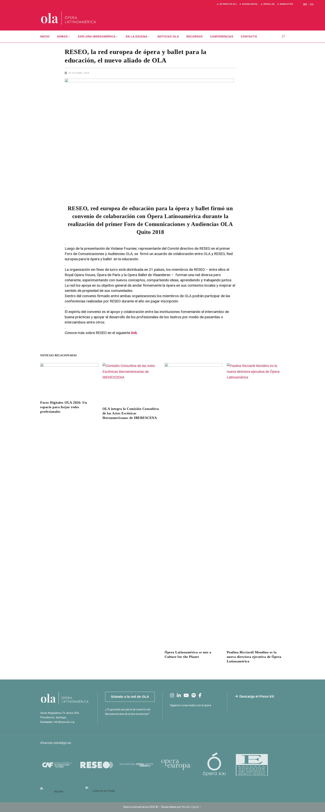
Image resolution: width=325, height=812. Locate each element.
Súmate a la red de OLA (130, 697)
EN (312, 4)
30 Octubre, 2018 (79, 73)
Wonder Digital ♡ (191, 806)
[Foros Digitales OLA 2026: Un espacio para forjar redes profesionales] (69, 379)
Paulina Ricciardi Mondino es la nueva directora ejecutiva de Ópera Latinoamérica (254, 656)
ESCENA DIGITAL (250, 4)
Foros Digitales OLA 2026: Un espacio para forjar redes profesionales (63, 407)
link (133, 333)
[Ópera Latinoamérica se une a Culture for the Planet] (194, 504)
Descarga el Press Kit (256, 696)
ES (305, 4)
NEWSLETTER (286, 4)
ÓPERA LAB (268, 4)
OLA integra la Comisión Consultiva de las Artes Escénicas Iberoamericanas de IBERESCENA (131, 413)
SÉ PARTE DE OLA (228, 4)
